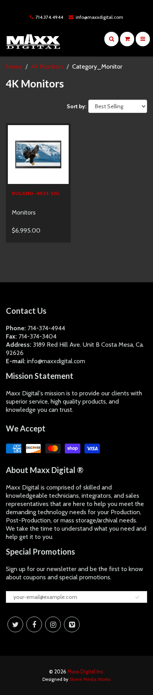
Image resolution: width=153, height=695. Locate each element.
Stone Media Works (90, 679)
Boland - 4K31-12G (35, 193)
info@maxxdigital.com (99, 17)
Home (14, 66)
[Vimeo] (72, 624)
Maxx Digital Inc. (85, 671)
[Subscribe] (137, 597)
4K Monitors (47, 66)
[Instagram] (53, 624)
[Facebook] (34, 624)
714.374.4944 (49, 17)
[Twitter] (15, 624)
